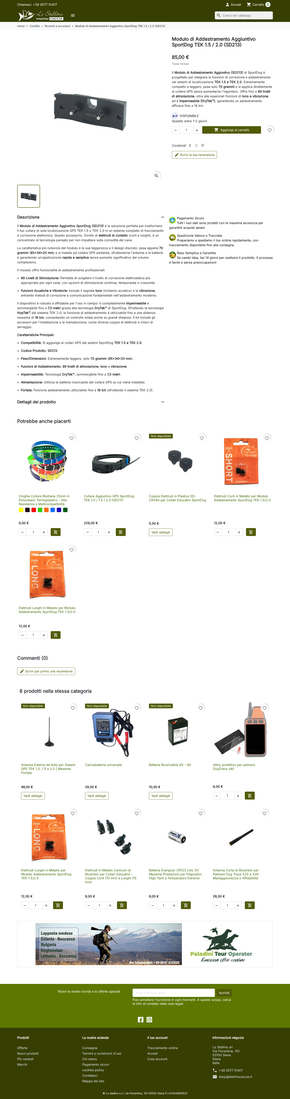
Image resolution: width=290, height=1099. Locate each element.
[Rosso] (33, 510)
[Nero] (27, 510)
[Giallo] (21, 510)
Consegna (89, 1048)
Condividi (190, 145)
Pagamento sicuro (95, 1064)
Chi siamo (89, 1059)
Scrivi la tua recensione (197, 155)
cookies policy (93, 1070)
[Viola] (59, 510)
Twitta (196, 145)
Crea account (157, 1059)
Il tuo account (157, 1038)
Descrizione (28, 217)
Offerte (22, 1048)
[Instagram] (149, 1019)
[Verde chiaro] (40, 510)
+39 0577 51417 (231, 1070)
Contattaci (89, 1075)
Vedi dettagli (161, 532)
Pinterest (202, 145)
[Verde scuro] (65, 510)
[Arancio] (46, 510)
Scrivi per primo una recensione (46, 671)
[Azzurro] (52, 510)
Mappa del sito (93, 1081)
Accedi (152, 1053)
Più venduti (25, 1059)
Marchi (22, 1064)
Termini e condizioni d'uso (102, 1053)
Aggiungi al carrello (231, 130)
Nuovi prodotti (28, 1053)
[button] (233, 4)
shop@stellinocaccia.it (235, 1077)
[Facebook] (140, 1019)
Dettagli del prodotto (36, 402)
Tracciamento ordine (162, 1048)
